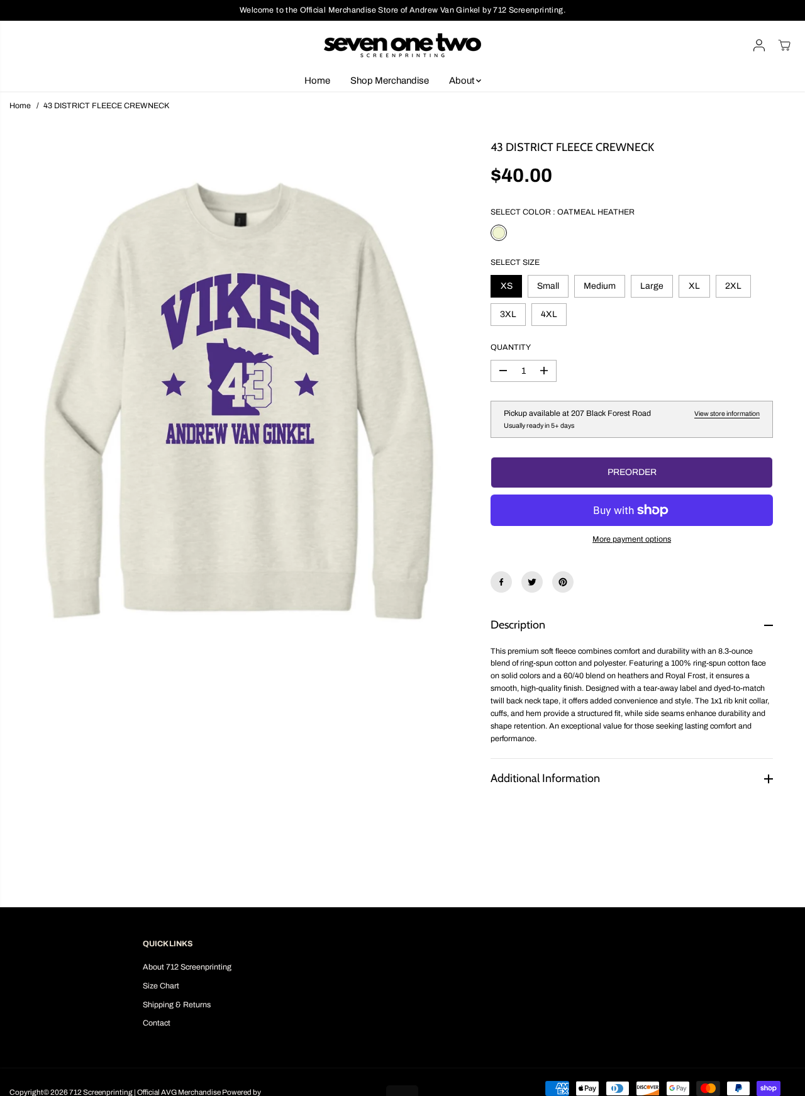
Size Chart (161, 985)
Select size (515, 262)
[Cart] (784, 45)
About (462, 80)
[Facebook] (501, 582)
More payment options (631, 539)
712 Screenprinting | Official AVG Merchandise (145, 1092)
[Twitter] (532, 582)
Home (317, 80)
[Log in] (759, 45)
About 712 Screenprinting (187, 967)
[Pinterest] (563, 582)
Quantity (511, 347)
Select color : (563, 212)
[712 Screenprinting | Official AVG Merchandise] (402, 45)
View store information (727, 413)
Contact (156, 1023)
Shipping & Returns (177, 1004)
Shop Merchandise (389, 80)
